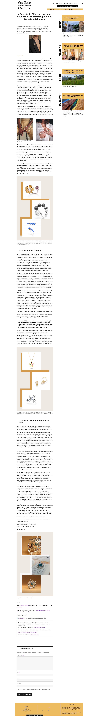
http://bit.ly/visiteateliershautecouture (27, 632)
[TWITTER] (54, 710)
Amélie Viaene (46, 610)
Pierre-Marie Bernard (22, 611)
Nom (18, 672)
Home (52, 3)
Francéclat (19, 607)
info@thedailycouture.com (39, 627)
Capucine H (30, 611)
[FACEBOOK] (48, 710)
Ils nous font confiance (70, 3)
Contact (81, 3)
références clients (34, 634)
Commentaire (20, 655)
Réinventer (59, 9)
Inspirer (77, 9)
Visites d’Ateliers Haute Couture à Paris (68, 6)
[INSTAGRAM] (42, 710)
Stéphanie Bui (59, 3)
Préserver (51, 9)
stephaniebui (21, 618)
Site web (19, 683)
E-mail (18, 678)
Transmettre (69, 9)
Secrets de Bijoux (25, 605)
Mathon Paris (39, 610)
